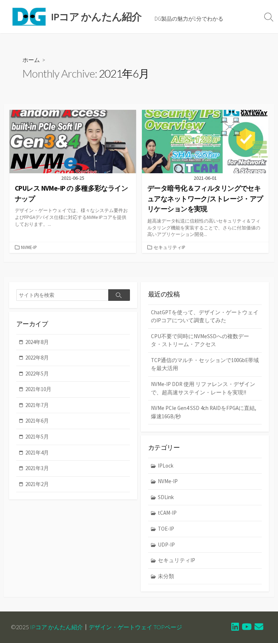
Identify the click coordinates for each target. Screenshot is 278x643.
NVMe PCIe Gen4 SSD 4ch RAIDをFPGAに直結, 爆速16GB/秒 (203, 412)
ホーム (31, 59)
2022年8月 (37, 357)
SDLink (166, 497)
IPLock (165, 465)
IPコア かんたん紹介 (56, 627)
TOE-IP (166, 528)
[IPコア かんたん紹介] (29, 16)
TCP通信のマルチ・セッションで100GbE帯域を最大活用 (205, 364)
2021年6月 (37, 420)
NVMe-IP (29, 247)
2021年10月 (38, 389)
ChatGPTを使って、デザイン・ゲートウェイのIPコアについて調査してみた (204, 316)
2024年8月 (37, 342)
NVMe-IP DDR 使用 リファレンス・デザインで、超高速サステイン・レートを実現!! (203, 388)
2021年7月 (37, 405)
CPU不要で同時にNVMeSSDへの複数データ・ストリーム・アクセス (200, 340)
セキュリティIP (169, 247)
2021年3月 (37, 468)
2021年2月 (37, 484)
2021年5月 (37, 436)
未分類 (166, 576)
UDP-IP (166, 544)
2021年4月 (37, 452)
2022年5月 (37, 373)
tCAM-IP (167, 512)
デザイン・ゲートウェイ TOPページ (135, 627)
